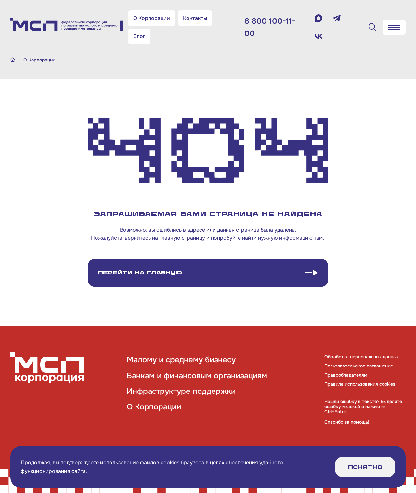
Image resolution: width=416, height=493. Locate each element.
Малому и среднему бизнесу (181, 360)
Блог (139, 36)
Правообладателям (345, 375)
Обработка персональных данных (361, 357)
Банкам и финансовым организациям (197, 375)
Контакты (195, 18)
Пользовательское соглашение (358, 366)
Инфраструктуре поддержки (181, 391)
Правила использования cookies (359, 384)
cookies (170, 462)
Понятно (365, 467)
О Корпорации (151, 18)
